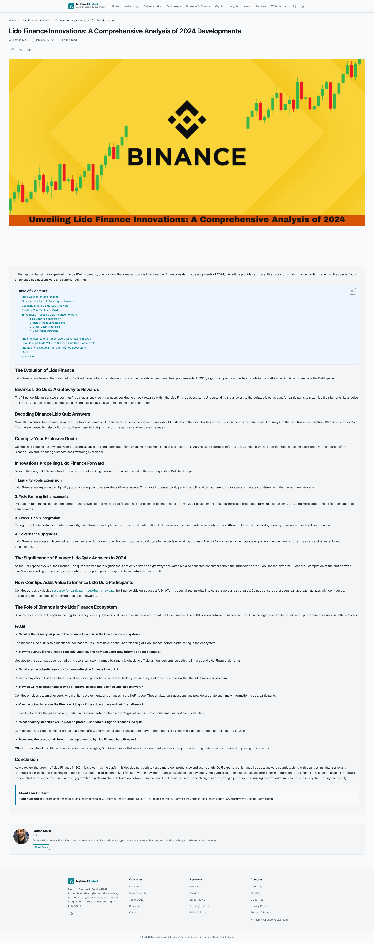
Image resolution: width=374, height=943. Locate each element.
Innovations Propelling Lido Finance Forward (49, 314)
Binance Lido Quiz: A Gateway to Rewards (48, 301)
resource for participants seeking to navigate (83, 590)
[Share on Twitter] (20, 49)
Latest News (197, 899)
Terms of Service (261, 912)
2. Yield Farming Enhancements (47, 322)
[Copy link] (12, 49)
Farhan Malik (42, 831)
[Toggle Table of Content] (350, 291)
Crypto (219, 6)
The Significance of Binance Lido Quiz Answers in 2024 (56, 338)
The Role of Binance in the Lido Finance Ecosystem (53, 347)
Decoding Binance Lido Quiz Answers (44, 305)
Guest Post (257, 899)
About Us (256, 886)
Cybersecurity (152, 6)
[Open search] (294, 6)
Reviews (261, 6)
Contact (255, 892)
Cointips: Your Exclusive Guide (40, 310)
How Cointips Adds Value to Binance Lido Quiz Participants (58, 343)
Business (134, 906)
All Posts (43, 847)
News (247, 6)
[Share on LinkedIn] (29, 49)
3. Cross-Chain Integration (45, 326)
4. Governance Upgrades (44, 330)
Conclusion (28, 356)
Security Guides (199, 906)
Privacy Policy (259, 906)
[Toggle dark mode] (302, 6)
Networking (131, 6)
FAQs (24, 352)
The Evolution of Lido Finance (40, 296)
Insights (233, 6)
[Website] (71, 914)
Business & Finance (198, 6)
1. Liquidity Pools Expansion (45, 318)
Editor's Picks (198, 912)
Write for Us (278, 6)
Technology (173, 6)
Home (115, 6)
